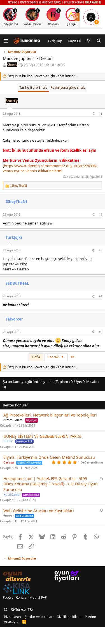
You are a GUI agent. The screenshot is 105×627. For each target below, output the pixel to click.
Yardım (90, 616)
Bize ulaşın (12, 616)
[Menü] (6, 40)
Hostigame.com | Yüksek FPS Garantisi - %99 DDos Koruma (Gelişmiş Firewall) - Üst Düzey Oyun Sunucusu (50, 484)
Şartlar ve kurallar (39, 616)
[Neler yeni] (88, 41)
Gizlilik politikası (69, 616)
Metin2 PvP (38, 597)
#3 (100, 250)
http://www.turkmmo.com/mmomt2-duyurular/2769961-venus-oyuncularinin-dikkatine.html (51, 168)
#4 (100, 296)
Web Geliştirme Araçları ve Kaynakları (38, 510)
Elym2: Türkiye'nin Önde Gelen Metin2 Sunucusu (49, 457)
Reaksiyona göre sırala (68, 87)
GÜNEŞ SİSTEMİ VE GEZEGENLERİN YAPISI (42, 436)
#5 (100, 332)
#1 (100, 113)
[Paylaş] (93, 113)
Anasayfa (11, 621)
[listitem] (32, 17)
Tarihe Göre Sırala (33, 87)
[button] (5, 609)
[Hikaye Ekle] (96, 22)
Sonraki (54, 357)
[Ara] (99, 41)
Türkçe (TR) (24, 609)
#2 (100, 214)
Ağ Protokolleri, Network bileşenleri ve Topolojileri (50, 415)
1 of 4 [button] (36, 357)
